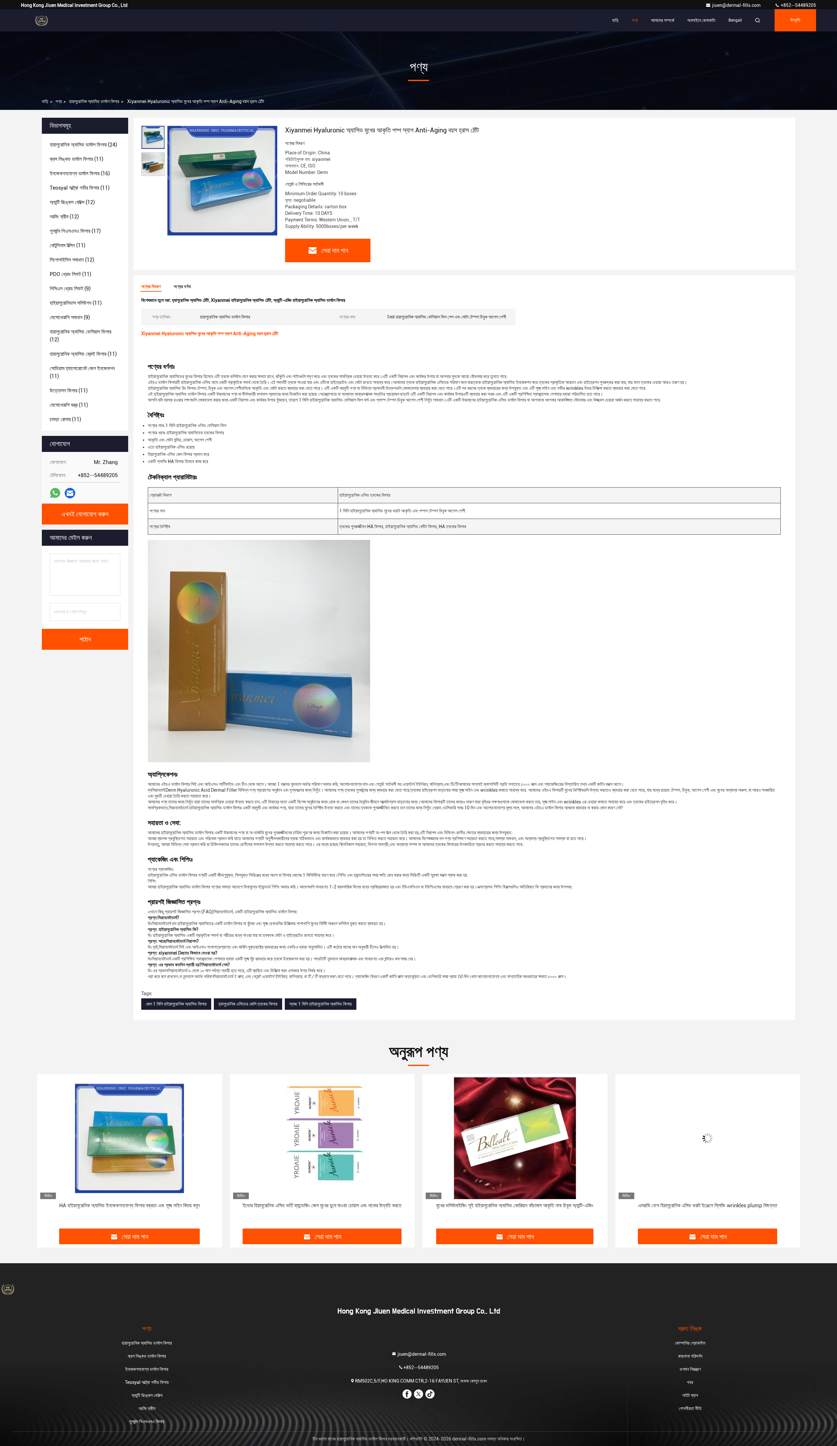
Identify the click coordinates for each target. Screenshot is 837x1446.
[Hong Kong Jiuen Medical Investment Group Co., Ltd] (41, 20)
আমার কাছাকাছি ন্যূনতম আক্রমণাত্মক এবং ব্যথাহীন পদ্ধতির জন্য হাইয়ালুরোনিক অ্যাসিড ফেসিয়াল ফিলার (708, 1205)
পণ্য (635, 20)
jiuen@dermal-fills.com (736, 5)
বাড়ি (615, 20)
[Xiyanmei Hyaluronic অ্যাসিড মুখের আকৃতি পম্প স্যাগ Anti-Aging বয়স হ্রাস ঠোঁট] (222, 180)
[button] (48, 1153)
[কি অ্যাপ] (55, 493)
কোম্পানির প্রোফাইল (690, 1343)
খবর (690, 1382)
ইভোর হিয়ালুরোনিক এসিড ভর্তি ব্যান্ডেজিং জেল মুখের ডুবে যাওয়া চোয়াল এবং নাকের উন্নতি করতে (129, 1205)
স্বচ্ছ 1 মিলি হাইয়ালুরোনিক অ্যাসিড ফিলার (320, 1004)
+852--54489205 (798, 5)
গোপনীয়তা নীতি (690, 1408)
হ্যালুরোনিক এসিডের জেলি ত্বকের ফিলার (248, 1004)
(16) (80, 173)
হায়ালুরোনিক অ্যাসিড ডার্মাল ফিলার (94, 101)
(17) (75, 231)
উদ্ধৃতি (795, 20)
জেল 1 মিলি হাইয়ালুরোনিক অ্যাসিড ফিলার (176, 1004)
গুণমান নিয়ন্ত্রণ (690, 1369)
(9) (70, 288)
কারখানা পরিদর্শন (690, 1356)
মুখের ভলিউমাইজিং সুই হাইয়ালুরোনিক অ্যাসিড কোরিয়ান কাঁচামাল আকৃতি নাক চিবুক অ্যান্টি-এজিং (322, 1205)
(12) (72, 202)
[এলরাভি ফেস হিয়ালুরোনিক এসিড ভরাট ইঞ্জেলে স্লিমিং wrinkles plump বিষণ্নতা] (515, 1138)
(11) (76, 159)
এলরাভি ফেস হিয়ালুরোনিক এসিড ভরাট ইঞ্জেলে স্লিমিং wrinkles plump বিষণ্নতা (515, 1205)
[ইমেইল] (70, 493)
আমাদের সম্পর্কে (662, 20)
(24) (83, 145)
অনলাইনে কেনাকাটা (701, 20)
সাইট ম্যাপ (690, 1395)
